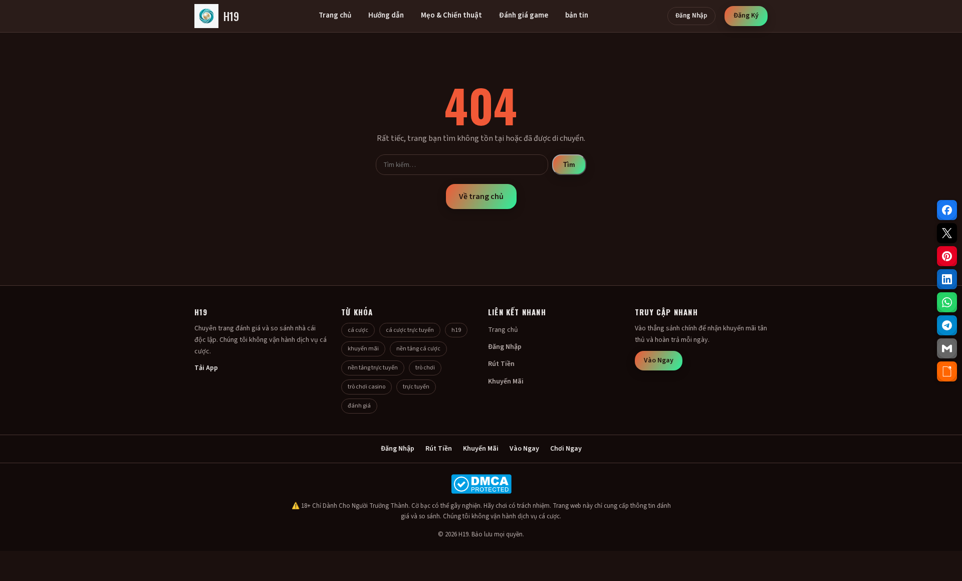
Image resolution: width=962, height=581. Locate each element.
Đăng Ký (746, 16)
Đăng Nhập (691, 15)
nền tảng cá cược (418, 348)
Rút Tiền (501, 364)
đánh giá (359, 406)
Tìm (569, 164)
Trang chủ (335, 15)
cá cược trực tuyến (410, 330)
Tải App (206, 368)
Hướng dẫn (386, 15)
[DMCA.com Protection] (481, 484)
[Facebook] (947, 210)
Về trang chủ (481, 196)
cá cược (358, 330)
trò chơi (425, 367)
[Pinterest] (947, 256)
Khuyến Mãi (506, 381)
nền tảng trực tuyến (373, 367)
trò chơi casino (366, 386)
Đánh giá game (523, 15)
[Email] (947, 348)
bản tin (576, 15)
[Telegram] (947, 325)
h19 (456, 330)
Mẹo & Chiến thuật (451, 15)
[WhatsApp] (947, 302)
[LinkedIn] (947, 279)
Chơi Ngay (566, 449)
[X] (947, 233)
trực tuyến (416, 386)
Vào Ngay (658, 360)
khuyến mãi (363, 348)
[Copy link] (947, 371)
